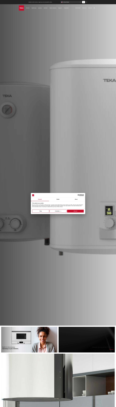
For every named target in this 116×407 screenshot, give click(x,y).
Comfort (45, 8)
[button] (70, 2)
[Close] (87, 2)
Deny (41, 211)
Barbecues (34, 8)
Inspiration (66, 8)
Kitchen (28, 8)
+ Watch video (24, 168)
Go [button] (83, 2)
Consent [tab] (40, 199)
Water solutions (53, 8)
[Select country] (96, 8)
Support (60, 8)
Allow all (75, 211)
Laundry (40, 8)
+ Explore (111, 349)
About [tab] (76, 199)
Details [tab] (58, 199)
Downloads (77, 7)
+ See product (15, 168)
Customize (57, 211)
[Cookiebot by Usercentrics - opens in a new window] (78, 195)
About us (84, 7)
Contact (90, 7)
